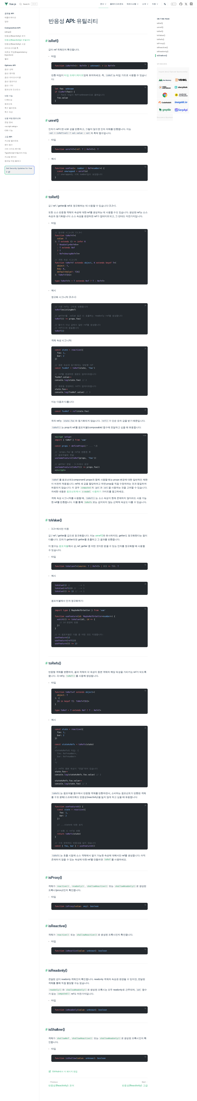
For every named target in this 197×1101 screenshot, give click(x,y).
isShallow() (162, 55)
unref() (160, 27)
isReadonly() (162, 51)
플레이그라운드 (116, 4)
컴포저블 (63, 546)
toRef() (160, 31)
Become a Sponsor (165, 117)
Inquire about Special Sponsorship (173, 72)
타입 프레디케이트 (74, 75)
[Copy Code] (144, 66)
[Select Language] (165, 4)
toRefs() (160, 39)
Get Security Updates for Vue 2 (19, 170)
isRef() (160, 23)
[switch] (174, 4)
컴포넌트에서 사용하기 (84, 491)
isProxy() (161, 43)
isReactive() (162, 47)
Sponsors (162, 64)
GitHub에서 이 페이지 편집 (64, 1071)
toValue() (161, 35)
